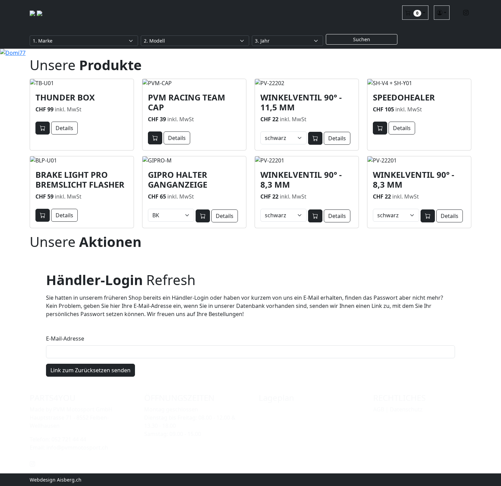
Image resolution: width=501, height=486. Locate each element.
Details (64, 128)
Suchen (361, 39)
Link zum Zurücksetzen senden (90, 370)
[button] (415, 13)
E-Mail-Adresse (65, 338)
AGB (378, 409)
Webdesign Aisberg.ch (55, 479)
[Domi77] (250, 53)
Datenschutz (406, 409)
